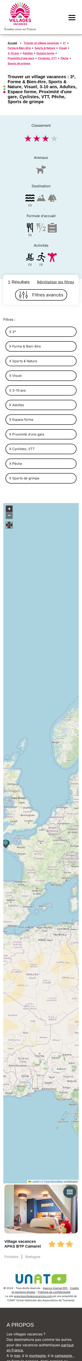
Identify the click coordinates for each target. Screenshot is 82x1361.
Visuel (63, 48)
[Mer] (30, 198)
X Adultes (16, 405)
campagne (64, 1355)
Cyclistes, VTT (47, 58)
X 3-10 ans (17, 390)
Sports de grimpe (19, 63)
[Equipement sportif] (41, 258)
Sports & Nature (45, 48)
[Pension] (30, 228)
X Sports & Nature (23, 361)
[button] (6, 844)
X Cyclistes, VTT (22, 449)
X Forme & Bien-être (25, 346)
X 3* (12, 332)
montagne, (38, 1355)
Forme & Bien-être (19, 48)
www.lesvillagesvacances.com (33, 1296)
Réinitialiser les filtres (55, 282)
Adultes (28, 53)
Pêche (64, 58)
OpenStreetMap (53, 1181)
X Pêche (15, 464)
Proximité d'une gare (21, 58)
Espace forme (45, 53)
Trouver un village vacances (41, 43)
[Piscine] (30, 258)
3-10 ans (13, 53)
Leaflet (35, 1181)
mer (17, 1355)
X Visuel (15, 376)
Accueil (12, 43)
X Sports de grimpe (24, 478)
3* (64, 43)
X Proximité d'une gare (26, 434)
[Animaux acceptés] (41, 171)
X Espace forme (21, 419)
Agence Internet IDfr (55, 1288)
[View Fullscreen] (9, 525)
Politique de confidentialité (54, 1292)
